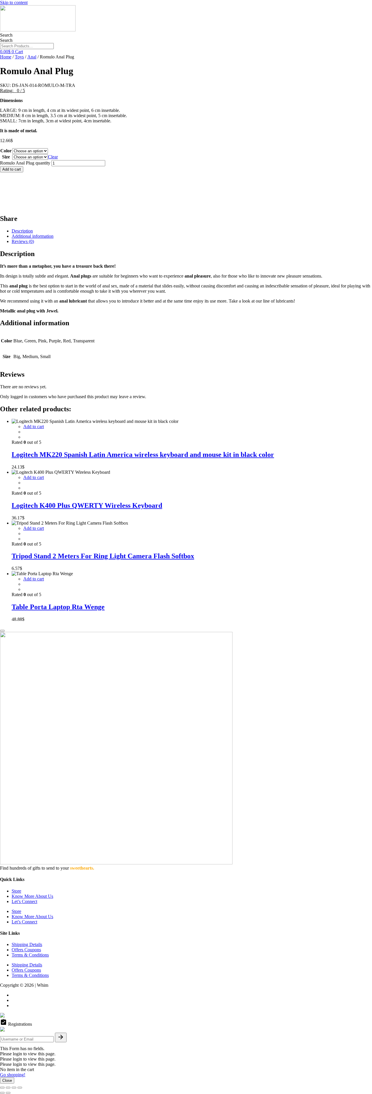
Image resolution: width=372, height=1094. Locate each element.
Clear (53, 156)
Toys (19, 56)
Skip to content (14, 2)
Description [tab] (22, 230)
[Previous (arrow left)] (2, 1093)
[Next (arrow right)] (8, 1093)
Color (6, 150)
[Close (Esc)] (19, 1087)
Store (16, 891)
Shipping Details (27, 944)
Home (5, 56)
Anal (31, 56)
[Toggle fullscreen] (8, 1087)
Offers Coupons (26, 949)
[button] (12, 90)
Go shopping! (12, 1074)
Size (6, 156)
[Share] (14, 1087)
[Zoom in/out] (2, 1087)
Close (7, 1080)
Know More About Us (32, 896)
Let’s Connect (24, 901)
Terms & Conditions (30, 954)
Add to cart (11, 169)
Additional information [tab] (32, 236)
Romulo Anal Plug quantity (25, 162)
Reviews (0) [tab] (23, 241)
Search (6, 35)
